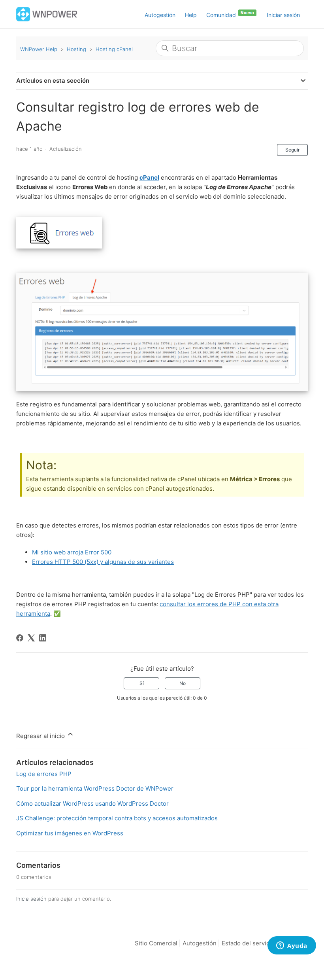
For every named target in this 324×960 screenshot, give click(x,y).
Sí (141, 683)
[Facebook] (19, 637)
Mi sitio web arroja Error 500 (71, 552)
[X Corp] (31, 637)
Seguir (292, 150)
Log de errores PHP (44, 774)
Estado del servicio (248, 943)
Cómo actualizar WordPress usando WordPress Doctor (92, 803)
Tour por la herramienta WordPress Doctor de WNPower (94, 788)
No (182, 683)
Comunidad (221, 14)
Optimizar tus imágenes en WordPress (69, 833)
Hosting (76, 49)
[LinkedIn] (42, 637)
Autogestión (160, 14)
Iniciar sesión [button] (283, 14)
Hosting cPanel (114, 49)
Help (191, 14)
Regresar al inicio (41, 736)
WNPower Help (38, 49)
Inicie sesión (31, 898)
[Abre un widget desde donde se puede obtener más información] (291, 946)
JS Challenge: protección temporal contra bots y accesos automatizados (117, 818)
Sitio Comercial (156, 943)
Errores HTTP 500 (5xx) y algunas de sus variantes (103, 561)
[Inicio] (46, 13)
